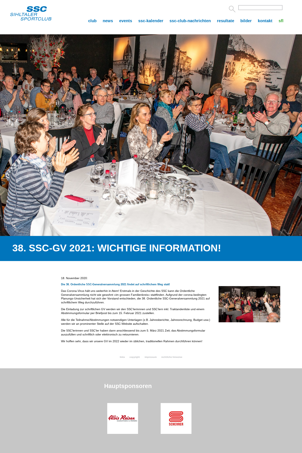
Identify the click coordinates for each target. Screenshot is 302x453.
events (125, 20)
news (108, 20)
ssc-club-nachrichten (190, 20)
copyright (134, 357)
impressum (151, 357)
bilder (246, 20)
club (92, 20)
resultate (225, 20)
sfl (281, 20)
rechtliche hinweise (171, 357)
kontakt (265, 20)
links (122, 357)
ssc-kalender (150, 20)
